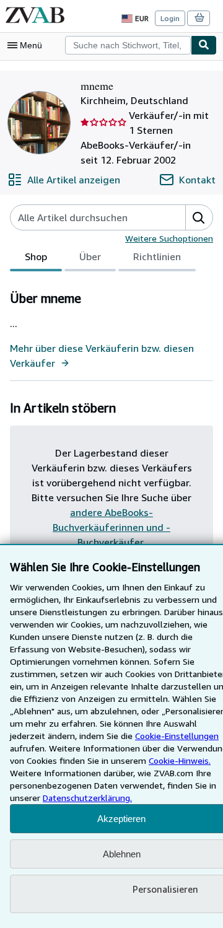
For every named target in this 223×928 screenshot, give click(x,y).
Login (170, 18)
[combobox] (128, 45)
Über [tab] (90, 256)
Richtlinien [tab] (157, 256)
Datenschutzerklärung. (87, 797)
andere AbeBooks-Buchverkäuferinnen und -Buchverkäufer (111, 527)
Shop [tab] (36, 256)
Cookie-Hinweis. (180, 760)
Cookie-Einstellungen (177, 735)
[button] (198, 217)
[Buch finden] (203, 45)
